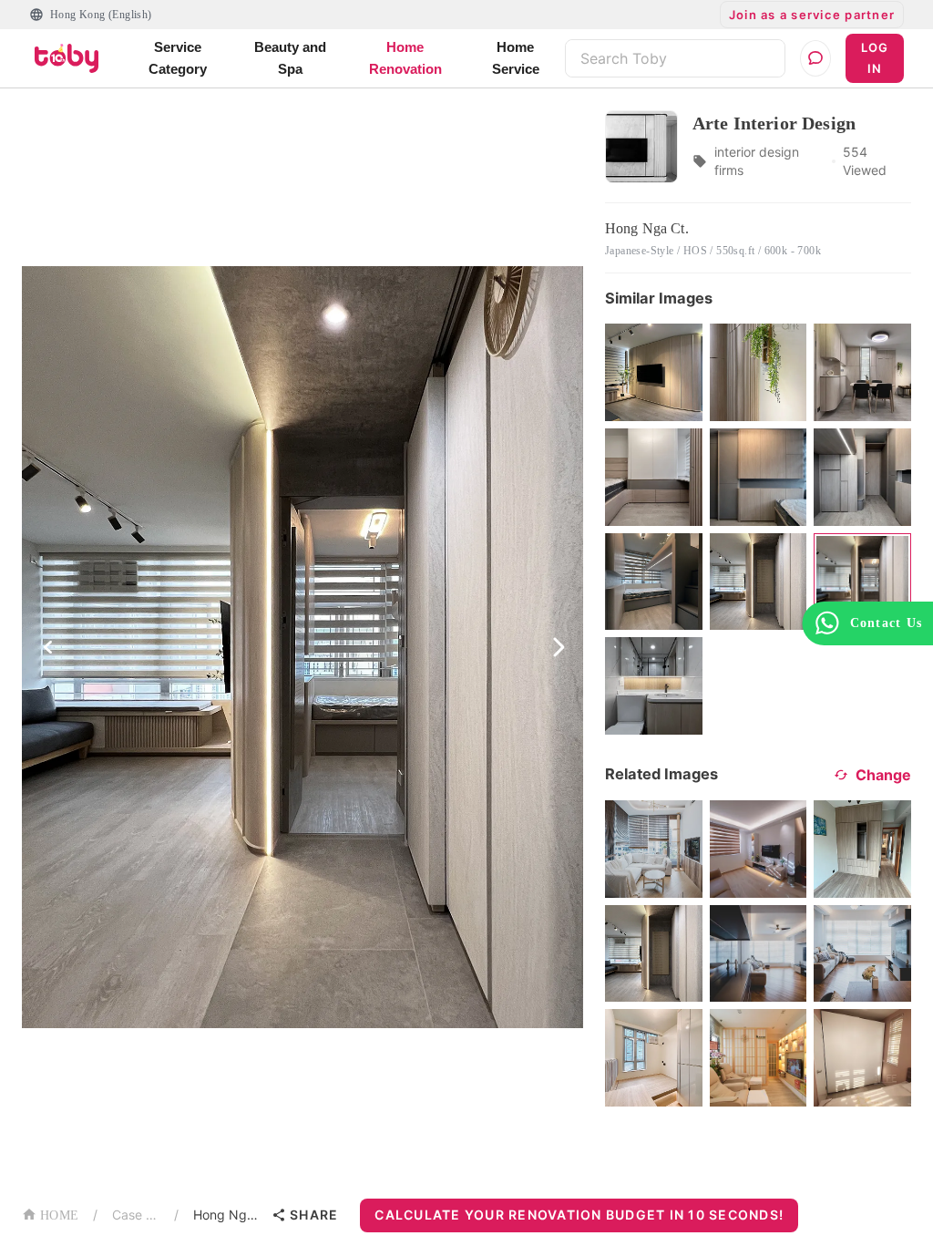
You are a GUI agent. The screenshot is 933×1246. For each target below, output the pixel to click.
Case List (135, 1214)
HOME (59, 1215)
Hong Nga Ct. (228, 1214)
